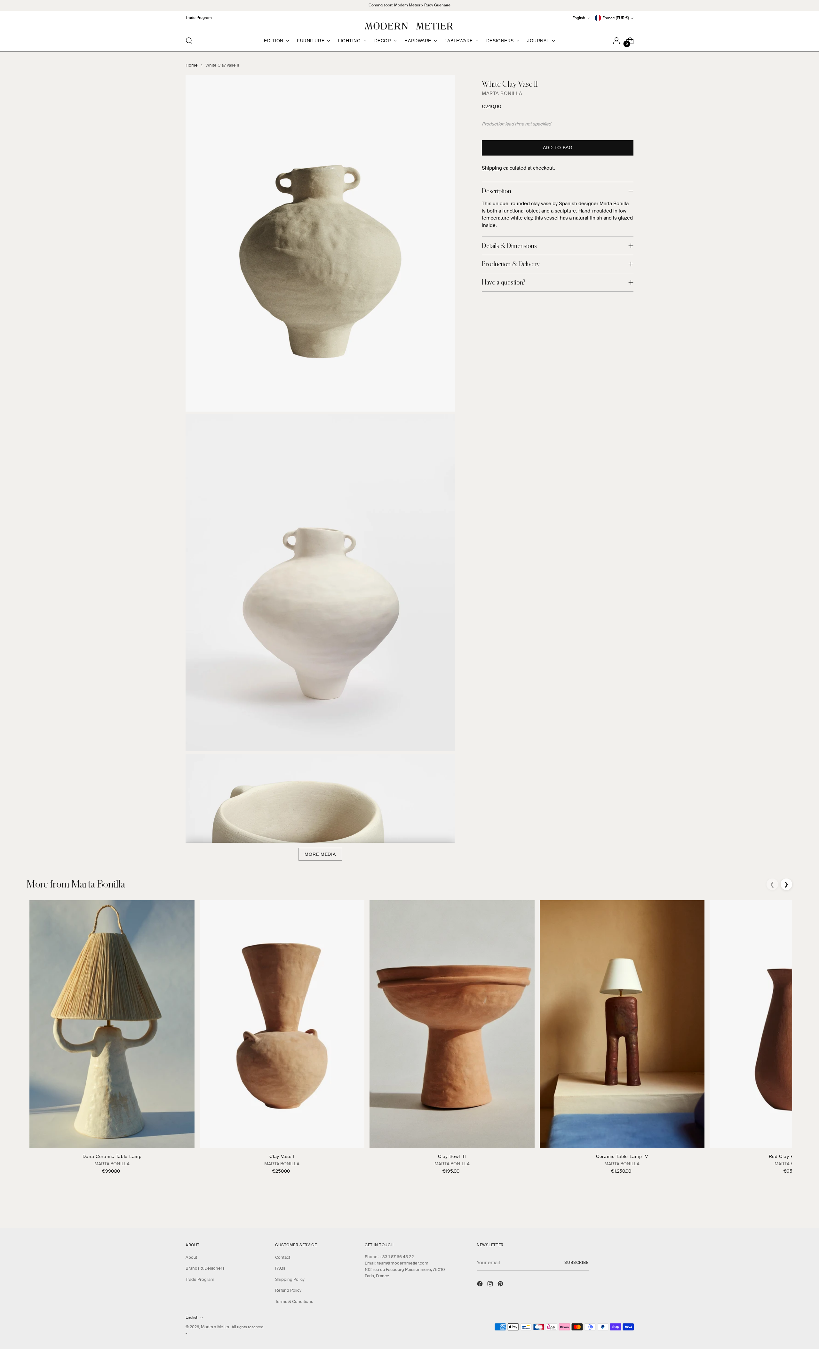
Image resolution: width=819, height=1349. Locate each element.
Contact (282, 1257)
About (191, 1257)
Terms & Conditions (294, 1301)
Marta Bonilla (502, 93)
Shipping (492, 168)
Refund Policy (288, 1290)
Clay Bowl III (452, 1156)
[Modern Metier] (409, 26)
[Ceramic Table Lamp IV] (622, 1024)
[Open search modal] (189, 40)
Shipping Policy (290, 1279)
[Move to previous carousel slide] (613, 1206)
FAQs (280, 1268)
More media (320, 854)
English (578, 18)
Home (192, 65)
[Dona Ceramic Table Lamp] (111, 1024)
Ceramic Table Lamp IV (622, 1156)
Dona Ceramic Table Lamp (112, 1156)
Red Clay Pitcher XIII (792, 1156)
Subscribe (576, 1262)
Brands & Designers (205, 1268)
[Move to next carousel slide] (628, 1206)
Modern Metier (215, 1326)
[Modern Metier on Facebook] (480, 1285)
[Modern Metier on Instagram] (491, 1285)
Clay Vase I (282, 1156)
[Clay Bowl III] (452, 1024)
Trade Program (200, 1279)
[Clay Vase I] (282, 1024)
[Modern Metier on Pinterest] (501, 1285)
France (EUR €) (615, 18)
